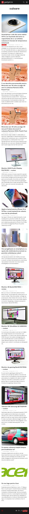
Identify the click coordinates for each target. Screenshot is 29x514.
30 (15, 410)
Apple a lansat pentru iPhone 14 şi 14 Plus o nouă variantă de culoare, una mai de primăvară (13, 211)
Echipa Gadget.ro (6, 485)
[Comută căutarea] (24, 2)
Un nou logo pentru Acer (10, 483)
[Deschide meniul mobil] (27, 2)
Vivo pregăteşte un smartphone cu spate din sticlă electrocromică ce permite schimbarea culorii (14, 251)
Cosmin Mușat (11, 44)
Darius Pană (5, 91)
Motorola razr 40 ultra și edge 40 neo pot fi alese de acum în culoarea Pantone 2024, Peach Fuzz (14, 129)
